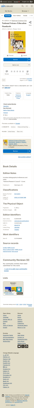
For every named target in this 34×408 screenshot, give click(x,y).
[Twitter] (23, 346)
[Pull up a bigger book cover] (17, 53)
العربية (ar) (6, 355)
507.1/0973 (17, 194)
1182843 (16, 229)
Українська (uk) (7, 383)
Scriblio (5, 247)
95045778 (17, 225)
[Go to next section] (32, 16)
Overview (7, 15)
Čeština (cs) (6, 357)
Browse (24, 11)
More (6, 115)
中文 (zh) (5, 385)
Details (25, 15)
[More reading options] (29, 59)
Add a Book (21, 341)
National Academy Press (18, 96)
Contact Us (21, 337)
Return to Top (21, 327)
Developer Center (8, 335)
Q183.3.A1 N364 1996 (20, 197)
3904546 (16, 227)
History (30, 80)
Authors (20, 319)
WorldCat (6, 106)
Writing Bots (6, 341)
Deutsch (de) (6, 359)
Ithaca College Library (9, 249)
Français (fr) (6, 365)
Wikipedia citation (29, 305)
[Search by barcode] (27, 6)
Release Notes (22, 343)
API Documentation (8, 337)
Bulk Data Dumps (8, 339)
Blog (4, 323)
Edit (4, 80)
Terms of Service (8, 325)
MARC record (11, 247)
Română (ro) (6, 377)
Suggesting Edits (22, 339)
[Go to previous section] (2, 16)
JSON (20, 304)
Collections (21, 323)
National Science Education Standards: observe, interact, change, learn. (17, 142)
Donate (17, 2)
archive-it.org (18, 402)
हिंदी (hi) (5, 367)
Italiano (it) (6, 371)
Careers (5, 321)
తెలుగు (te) (6, 381)
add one (7, 87)
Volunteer (5, 317)
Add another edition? (24, 157)
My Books (8, 11)
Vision (5, 315)
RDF (17, 304)
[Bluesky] (19, 346)
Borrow (15, 59)
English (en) (6, 361)
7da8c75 (12, 405)
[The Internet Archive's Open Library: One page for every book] (7, 6)
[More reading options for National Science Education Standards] (29, 65)
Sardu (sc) (6, 379)
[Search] (22, 6)
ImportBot (29, 78)
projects (7, 400)
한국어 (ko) (6, 373)
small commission (13, 119)
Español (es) (6, 363)
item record (15, 251)
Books (19, 317)
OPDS (24, 304)
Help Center (21, 335)
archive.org (8, 402)
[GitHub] (26, 346)
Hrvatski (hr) (6, 369)
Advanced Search (23, 325)
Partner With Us (7, 319)
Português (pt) (7, 375)
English (28, 95)
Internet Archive (7, 251)
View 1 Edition (17, 15)
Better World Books (8, 110)
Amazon (5, 112)
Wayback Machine (22, 400)
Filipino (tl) (6, 387)
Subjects (20, 321)
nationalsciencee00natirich (21, 221)
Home (19, 315)
